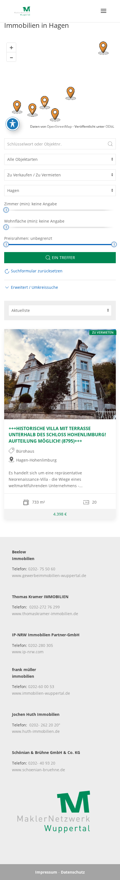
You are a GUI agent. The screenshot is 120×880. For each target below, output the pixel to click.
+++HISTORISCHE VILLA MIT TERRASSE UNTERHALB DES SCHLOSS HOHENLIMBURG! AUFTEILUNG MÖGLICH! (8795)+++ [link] (57, 434)
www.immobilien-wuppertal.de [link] (41, 693)
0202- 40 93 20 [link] (41, 763)
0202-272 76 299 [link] (44, 607)
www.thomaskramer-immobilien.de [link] (45, 613)
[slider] (6, 210)
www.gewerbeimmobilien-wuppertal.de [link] (49, 575)
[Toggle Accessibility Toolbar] (12, 123)
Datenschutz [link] (73, 872)
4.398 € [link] (60, 514)
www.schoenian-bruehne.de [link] (38, 769)
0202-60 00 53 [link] (41, 686)
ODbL (109, 126)
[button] (103, 14)
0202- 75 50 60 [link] (41, 568)
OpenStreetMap (59, 126)
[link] (22, 11)
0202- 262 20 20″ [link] (44, 725)
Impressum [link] (46, 872)
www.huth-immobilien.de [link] (36, 731)
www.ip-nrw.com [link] (28, 651)
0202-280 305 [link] (40, 645)
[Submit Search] (110, 143)
